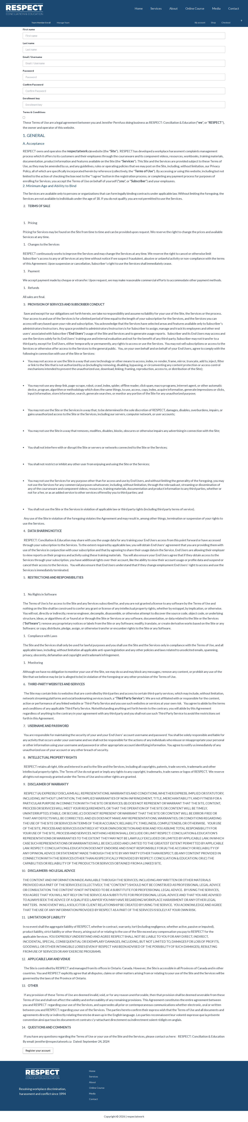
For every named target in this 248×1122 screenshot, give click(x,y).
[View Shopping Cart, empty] (239, 23)
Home (139, 8)
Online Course (194, 8)
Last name (28, 43)
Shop (213, 23)
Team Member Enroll (41, 22)
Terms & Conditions (34, 112)
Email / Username (32, 57)
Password (28, 70)
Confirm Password (33, 84)
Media (216, 8)
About (173, 8)
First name (29, 29)
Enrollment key (31, 98)
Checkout (226, 23)
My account (200, 23)
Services (156, 8)
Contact (233, 8)
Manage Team (63, 22)
